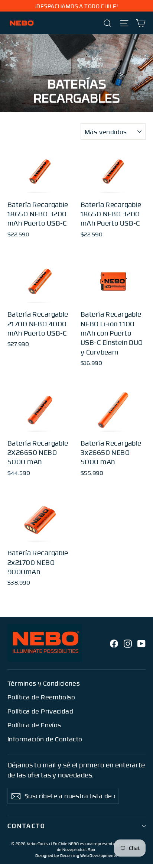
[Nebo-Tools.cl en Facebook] (114, 643)
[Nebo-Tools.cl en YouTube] (141, 643)
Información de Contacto (44, 739)
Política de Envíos (34, 725)
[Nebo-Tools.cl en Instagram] (128, 643)
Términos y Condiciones (43, 683)
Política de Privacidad (40, 711)
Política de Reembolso (41, 697)
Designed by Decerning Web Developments (76, 855)
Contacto (26, 825)
